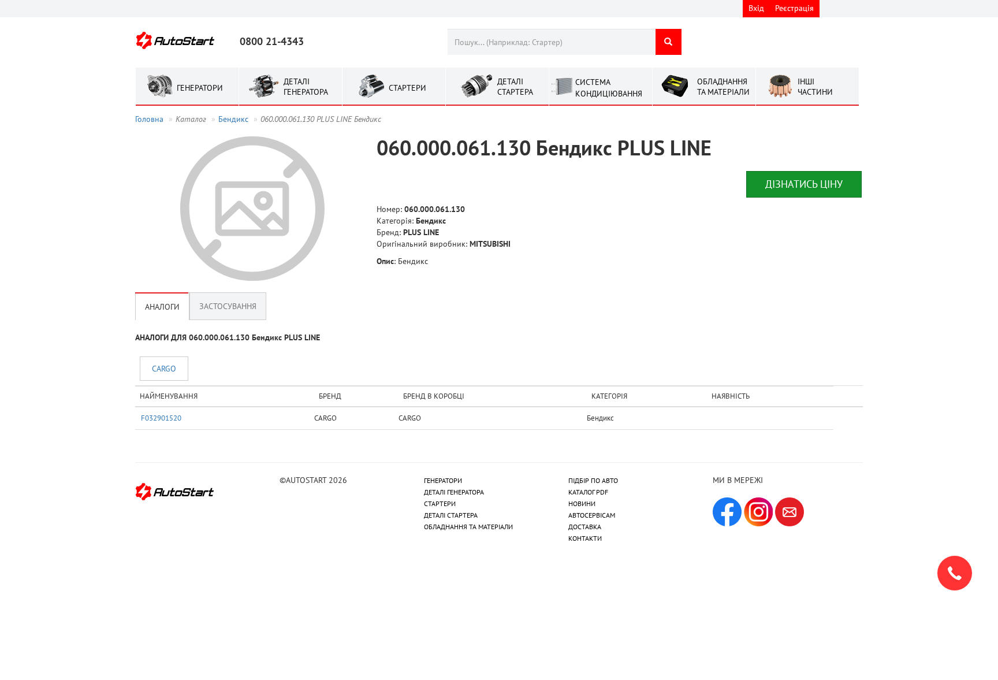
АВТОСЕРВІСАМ (591, 515)
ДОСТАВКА (584, 526)
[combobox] (551, 42)
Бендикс (233, 119)
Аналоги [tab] (162, 306)
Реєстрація (794, 8)
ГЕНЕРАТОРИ (443, 480)
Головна (149, 119)
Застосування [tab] (227, 306)
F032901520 (161, 417)
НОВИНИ (581, 503)
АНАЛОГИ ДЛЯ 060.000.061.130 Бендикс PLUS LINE (227, 337)
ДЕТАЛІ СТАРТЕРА (451, 515)
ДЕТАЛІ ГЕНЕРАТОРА (454, 492)
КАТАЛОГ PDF (588, 492)
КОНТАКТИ (585, 538)
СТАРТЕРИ (440, 503)
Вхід (756, 8)
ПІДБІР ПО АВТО (593, 480)
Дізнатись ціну (804, 184)
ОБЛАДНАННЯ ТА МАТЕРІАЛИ (468, 526)
